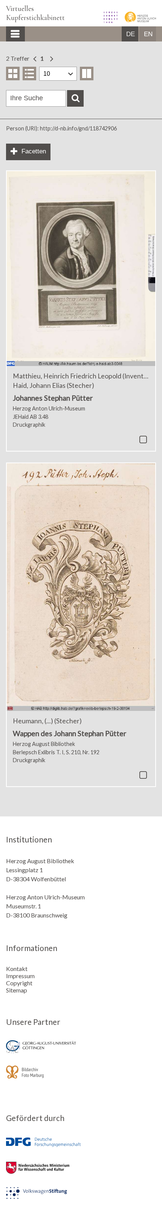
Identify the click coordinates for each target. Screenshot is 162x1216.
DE (130, 34)
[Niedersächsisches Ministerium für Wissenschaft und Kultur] (81, 1172)
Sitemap (16, 990)
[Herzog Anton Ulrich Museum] (137, 20)
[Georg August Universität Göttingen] (81, 1051)
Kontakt (17, 968)
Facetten (33, 151)
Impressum (20, 975)
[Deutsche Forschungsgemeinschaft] (81, 1147)
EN (148, 34)
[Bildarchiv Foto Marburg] (81, 1077)
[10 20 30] (58, 74)
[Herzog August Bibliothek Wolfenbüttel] (108, 20)
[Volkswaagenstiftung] (81, 1198)
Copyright (19, 982)
